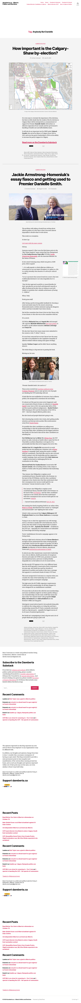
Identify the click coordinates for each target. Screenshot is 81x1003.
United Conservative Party (49, 639)
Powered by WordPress (39, 999)
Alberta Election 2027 (53, 4)
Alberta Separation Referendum (49, 152)
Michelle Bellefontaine (36, 635)
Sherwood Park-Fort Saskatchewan (32, 638)
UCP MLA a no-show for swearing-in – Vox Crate (18, 718)
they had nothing (51, 324)
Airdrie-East (35, 627)
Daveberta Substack (55, 2)
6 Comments (53, 188)
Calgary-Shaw (47, 153)
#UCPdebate (37, 493)
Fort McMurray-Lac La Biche (44, 630)
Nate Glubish (45, 635)
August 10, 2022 (43, 188)
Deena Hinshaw (27, 630)
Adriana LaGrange (28, 627)
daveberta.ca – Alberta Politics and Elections (19, 999)
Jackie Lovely (52, 633)
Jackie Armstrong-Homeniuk (41, 633)
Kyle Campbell (37, 156)
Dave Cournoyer (37, 58)
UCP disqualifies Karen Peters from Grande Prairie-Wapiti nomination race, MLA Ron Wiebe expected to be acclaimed (20, 838)
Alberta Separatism (28, 153)
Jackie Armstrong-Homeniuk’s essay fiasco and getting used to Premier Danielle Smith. (40, 179)
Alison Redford (48, 627)
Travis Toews (39, 639)
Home (42, 2)
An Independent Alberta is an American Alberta (17, 828)
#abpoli (33, 498)
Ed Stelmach (34, 630)
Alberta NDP (27, 152)
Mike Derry (43, 156)
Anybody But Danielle (39, 153)
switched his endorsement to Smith (40, 549)
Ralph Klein (33, 636)
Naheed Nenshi (50, 156)
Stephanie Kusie (44, 638)
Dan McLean (53, 155)
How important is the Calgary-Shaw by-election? (40, 50)
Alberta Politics (40, 43)
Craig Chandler (46, 155)
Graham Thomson (48, 632)
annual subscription (28, 676)
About (46, 2)
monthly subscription (27, 674)
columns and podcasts (19, 670)
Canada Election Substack (36, 155)
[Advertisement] (40, 21)
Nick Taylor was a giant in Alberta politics (22, 699)
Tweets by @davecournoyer (11, 876)
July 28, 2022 (51, 502)
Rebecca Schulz (40, 636)
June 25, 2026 (47, 58)
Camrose (46, 628)
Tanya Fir (34, 639)
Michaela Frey (27, 635)
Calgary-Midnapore (39, 628)
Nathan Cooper (51, 635)
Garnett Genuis (39, 632)
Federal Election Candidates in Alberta (36, 4)
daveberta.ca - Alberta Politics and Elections (10, 3)
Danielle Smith (52, 628)
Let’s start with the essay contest (32, 243)
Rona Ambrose (55, 636)
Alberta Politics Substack (36, 152)
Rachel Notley (27, 636)
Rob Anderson (47, 636)
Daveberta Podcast (67, 2)
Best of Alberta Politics (66, 4)
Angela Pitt (55, 627)
